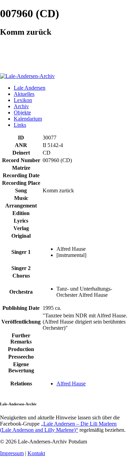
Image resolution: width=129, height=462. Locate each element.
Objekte (22, 112)
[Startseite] (27, 76)
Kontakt (36, 453)
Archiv (21, 106)
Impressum (12, 453)
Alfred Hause (71, 383)
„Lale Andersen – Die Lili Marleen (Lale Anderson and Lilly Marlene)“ (58, 427)
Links (20, 125)
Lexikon (23, 100)
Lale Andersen (29, 88)
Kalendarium (28, 119)
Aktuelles (24, 94)
